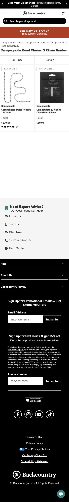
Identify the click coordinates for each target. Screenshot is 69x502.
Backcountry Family (13, 286)
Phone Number (17, 374)
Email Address (17, 312)
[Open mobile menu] (5, 13)
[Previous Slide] (2, 4)
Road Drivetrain (10, 45)
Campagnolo (8, 42)
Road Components (53, 42)
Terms (35, 367)
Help (4, 263)
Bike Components (29, 42)
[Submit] (5, 21)
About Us (6, 275)
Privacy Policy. (46, 367)
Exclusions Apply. (16, 349)
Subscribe (51, 319)
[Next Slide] (66, 4)
